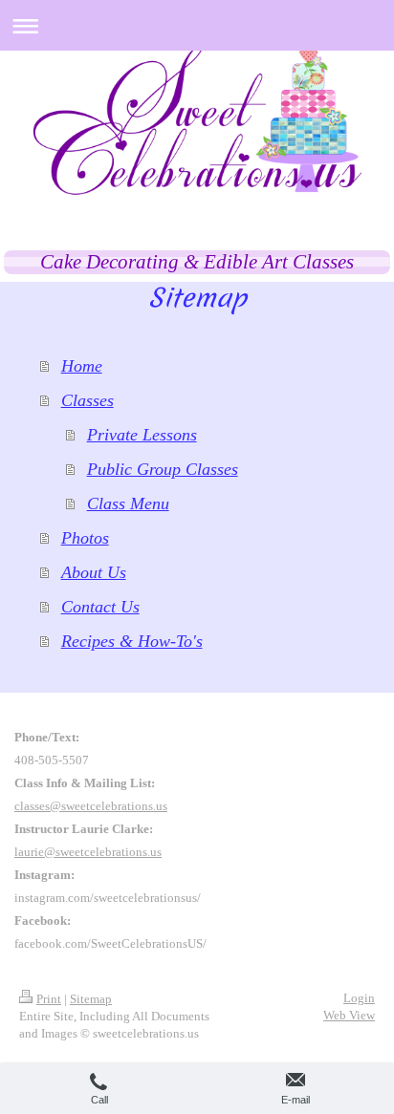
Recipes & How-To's (132, 641)
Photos (85, 537)
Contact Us (100, 606)
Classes (87, 400)
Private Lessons (142, 434)
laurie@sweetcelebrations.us (88, 852)
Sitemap (91, 999)
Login (359, 998)
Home (81, 365)
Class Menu (128, 503)
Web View (349, 1015)
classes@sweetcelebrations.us (90, 806)
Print (48, 999)
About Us (93, 572)
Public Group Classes (162, 469)
